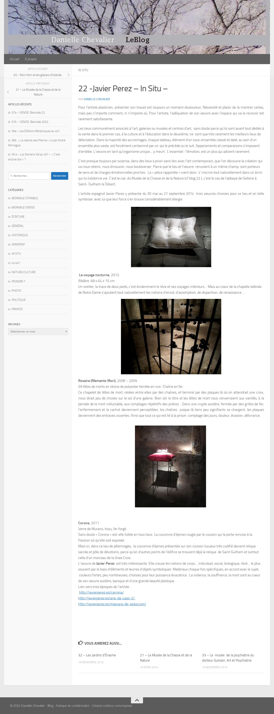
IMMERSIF (18, 244)
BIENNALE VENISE (23, 207)
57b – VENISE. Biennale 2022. (30, 122)
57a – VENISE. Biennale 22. (28, 112)
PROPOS (17, 309)
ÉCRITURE (18, 217)
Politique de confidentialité (72, 706)
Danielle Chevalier (97, 99)
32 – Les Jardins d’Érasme (97, 655)
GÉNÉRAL (18, 226)
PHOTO (16, 290)
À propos (31, 59)
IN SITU (83, 70)
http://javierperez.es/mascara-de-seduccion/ (112, 604)
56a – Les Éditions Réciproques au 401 (36, 131)
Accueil (14, 59)
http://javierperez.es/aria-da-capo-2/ (106, 598)
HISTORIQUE (20, 235)
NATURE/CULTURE (24, 272)
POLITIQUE (19, 300)
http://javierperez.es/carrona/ (101, 592)
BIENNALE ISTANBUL (25, 198)
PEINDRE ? (18, 281)
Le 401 (16, 263)
